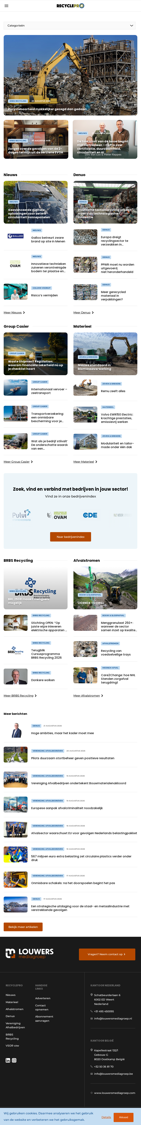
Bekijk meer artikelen (23, 927)
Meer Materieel (83, 461)
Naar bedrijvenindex (70, 537)
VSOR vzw (12, 1045)
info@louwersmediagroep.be (113, 1073)
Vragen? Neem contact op (105, 954)
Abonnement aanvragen (44, 1018)
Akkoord (123, 1117)
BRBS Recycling (12, 1036)
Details (106, 1117)
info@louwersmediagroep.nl (113, 1018)
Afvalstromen (15, 1009)
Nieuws (10, 995)
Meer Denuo (82, 312)
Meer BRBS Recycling (18, 695)
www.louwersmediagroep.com (114, 1093)
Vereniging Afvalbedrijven (15, 1025)
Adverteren (42, 998)
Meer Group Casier (17, 461)
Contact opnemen (41, 1007)
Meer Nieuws (13, 312)
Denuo (10, 1016)
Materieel (12, 1002)
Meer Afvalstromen (86, 695)
